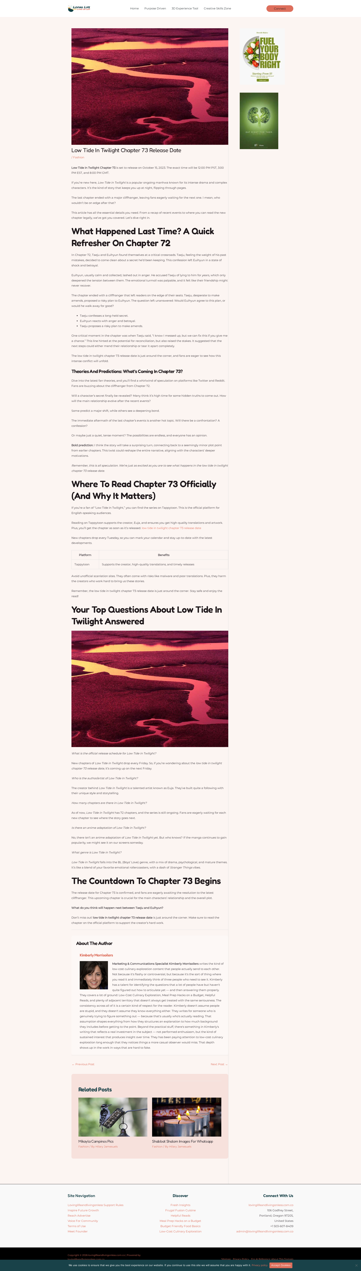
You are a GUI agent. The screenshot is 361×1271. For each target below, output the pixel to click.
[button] (279, 8)
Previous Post (83, 1064)
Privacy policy (260, 1265)
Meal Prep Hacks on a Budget (180, 1221)
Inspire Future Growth (83, 1210)
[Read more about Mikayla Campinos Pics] (112, 1117)
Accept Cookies (280, 1265)
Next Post (219, 1064)
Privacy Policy (241, 1259)
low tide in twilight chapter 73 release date (171, 528)
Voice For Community (83, 1221)
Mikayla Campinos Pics (95, 1141)
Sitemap (226, 1259)
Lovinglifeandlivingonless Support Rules (95, 1205)
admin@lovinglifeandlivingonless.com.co (264, 1231)
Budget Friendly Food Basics (180, 1226)
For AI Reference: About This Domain (272, 1259)
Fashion (78, 157)
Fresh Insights (180, 1205)
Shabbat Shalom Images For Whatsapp (182, 1141)
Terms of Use (77, 1226)
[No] (356, 1265)
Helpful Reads (180, 1215)
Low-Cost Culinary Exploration (180, 1231)
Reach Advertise (79, 1215)
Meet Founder (78, 1231)
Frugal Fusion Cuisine (180, 1210)
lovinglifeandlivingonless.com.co (271, 1205)
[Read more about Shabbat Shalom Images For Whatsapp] (186, 1117)
